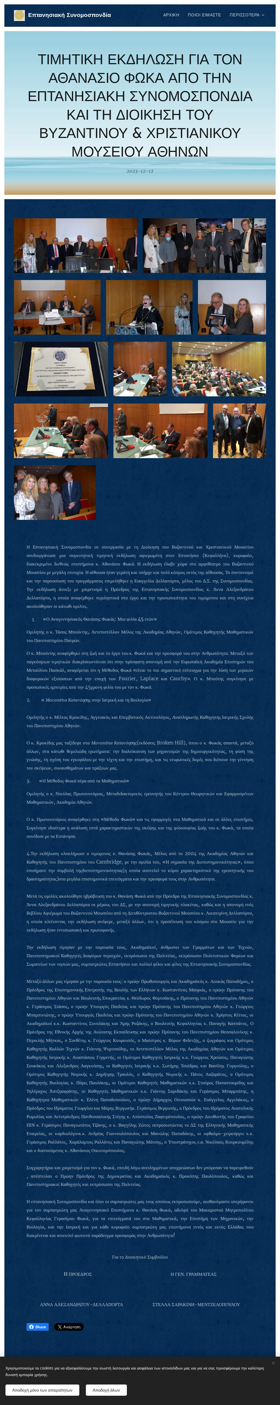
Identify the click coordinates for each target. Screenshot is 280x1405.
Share (40, 1327)
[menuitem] (173, 15)
